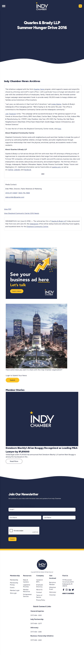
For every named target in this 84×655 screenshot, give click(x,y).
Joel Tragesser (10, 114)
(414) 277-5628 (11, 193)
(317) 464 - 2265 (36, 632)
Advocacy (52, 592)
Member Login (14, 590)
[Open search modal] (80, 6)
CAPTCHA (12, 525)
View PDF (7, 209)
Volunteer (52, 595)
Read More (14, 461)
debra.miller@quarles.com (14, 197)
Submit (12, 380)
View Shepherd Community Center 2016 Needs (21, 213)
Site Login (13, 593)
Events (12, 587)
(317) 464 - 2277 (36, 623)
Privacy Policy (40, 600)
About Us (39, 589)
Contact (39, 592)
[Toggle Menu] (3, 6)
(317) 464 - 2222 (36, 615)
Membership (14, 580)
